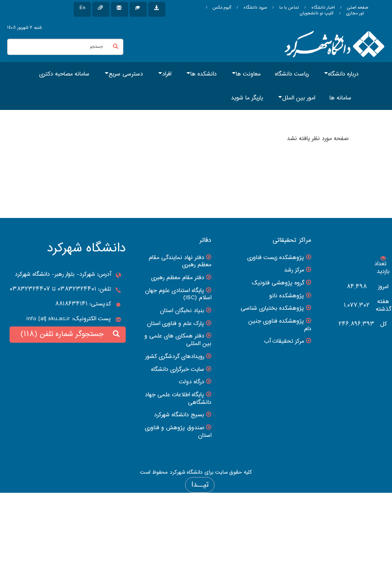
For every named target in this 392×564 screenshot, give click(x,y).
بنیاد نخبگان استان (182, 310)
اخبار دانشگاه (322, 7)
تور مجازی (354, 13)
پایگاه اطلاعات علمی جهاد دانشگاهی (178, 399)
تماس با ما (288, 7)
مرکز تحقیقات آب (284, 341)
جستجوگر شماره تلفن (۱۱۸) (65, 334)
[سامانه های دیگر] (156, 9)
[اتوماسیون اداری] (100, 9)
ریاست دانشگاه (292, 74)
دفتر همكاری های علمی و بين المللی (177, 340)
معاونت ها (248, 74)
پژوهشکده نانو (286, 296)
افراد (166, 74)
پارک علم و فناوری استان (175, 323)
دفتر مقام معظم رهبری (177, 277)
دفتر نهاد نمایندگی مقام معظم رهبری (180, 261)
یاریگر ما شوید (247, 98)
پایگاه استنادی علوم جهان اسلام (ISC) (178, 294)
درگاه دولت (191, 382)
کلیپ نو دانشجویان (317, 13)
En (82, 8)
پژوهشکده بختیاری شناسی (272, 308)
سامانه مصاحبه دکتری (64, 74)
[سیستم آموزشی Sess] (138, 9)
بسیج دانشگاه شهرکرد (179, 415)
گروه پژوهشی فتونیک (278, 283)
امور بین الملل (298, 98)
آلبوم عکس (221, 7)
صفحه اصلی (357, 7)
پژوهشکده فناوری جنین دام (279, 325)
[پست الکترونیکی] (119, 9)
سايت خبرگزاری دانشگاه (177, 369)
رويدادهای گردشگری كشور (174, 356)
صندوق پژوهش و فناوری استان (178, 432)
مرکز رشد (294, 270)
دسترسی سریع (126, 74)
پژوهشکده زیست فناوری (275, 257)
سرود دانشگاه (254, 7)
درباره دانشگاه (343, 74)
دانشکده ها (203, 74)
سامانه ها (340, 98)
